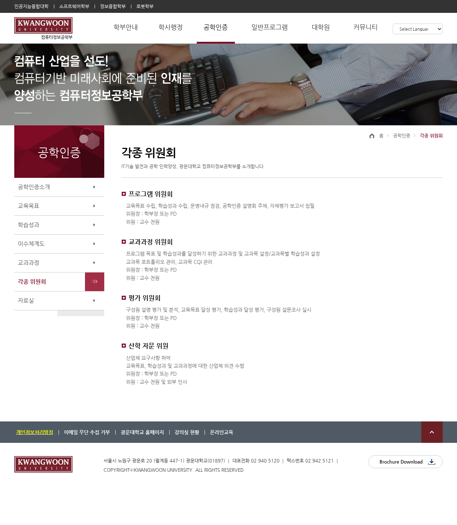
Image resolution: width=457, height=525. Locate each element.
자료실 (26, 300)
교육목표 (28, 205)
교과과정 (28, 262)
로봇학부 (145, 6)
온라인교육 (221, 432)
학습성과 (28, 224)
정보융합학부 (113, 6)
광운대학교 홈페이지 (142, 432)
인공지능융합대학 (31, 6)
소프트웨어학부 (74, 6)
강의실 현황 (187, 432)
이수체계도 (31, 243)
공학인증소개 (34, 187)
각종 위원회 (32, 281)
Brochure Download (401, 461)
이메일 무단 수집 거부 (87, 432)
